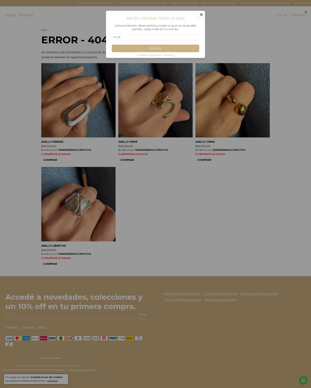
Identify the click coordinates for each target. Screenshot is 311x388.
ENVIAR (155, 48)
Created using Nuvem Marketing (155, 55)
